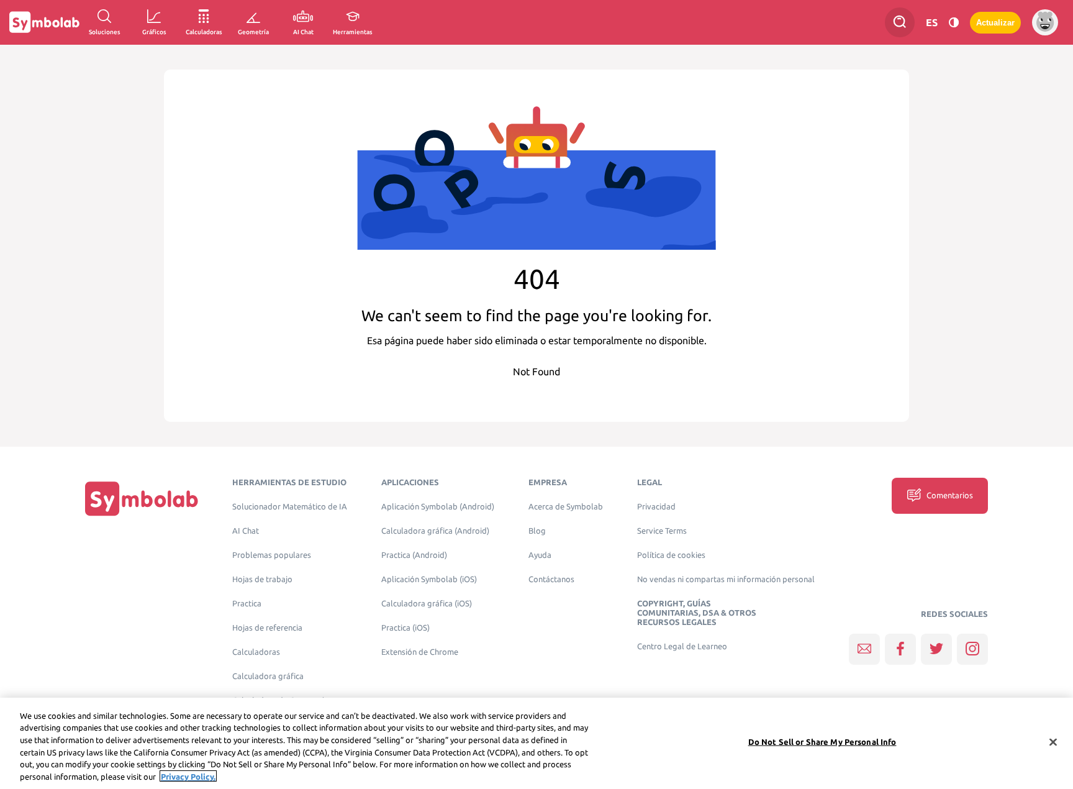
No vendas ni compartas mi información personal (726, 579)
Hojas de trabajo (262, 579)
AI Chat (245, 531)
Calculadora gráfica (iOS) (426, 603)
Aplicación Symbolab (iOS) (429, 579)
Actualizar (995, 22)
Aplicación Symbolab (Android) (437, 506)
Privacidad (656, 506)
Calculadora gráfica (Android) (435, 531)
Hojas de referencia (267, 627)
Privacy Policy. (188, 776)
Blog (537, 531)
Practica (246, 603)
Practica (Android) (414, 555)
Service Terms (662, 531)
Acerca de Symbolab (565, 506)
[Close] (1053, 742)
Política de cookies (671, 555)
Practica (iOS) (405, 627)
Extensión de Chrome (419, 652)
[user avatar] (1045, 22)
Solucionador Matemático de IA (289, 506)
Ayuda (539, 555)
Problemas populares (271, 555)
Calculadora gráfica (268, 676)
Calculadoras (256, 652)
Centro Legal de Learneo (682, 646)
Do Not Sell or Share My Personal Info (822, 741)
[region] (536, 743)
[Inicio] (141, 498)
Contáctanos (551, 579)
